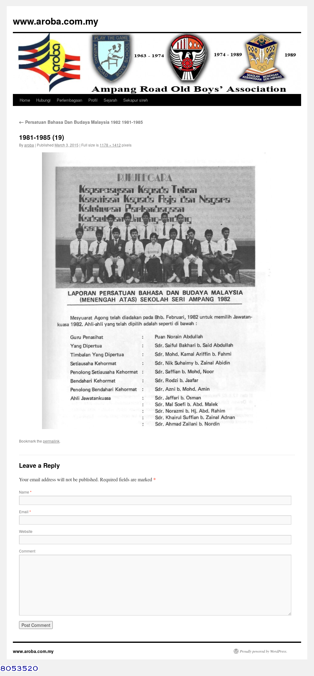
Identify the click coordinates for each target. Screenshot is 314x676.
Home (25, 100)
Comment (27, 550)
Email (25, 511)
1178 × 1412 (110, 144)
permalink (51, 441)
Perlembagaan (69, 100)
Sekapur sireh (135, 100)
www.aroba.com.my (55, 20)
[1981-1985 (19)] (157, 290)
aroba (29, 144)
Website (26, 531)
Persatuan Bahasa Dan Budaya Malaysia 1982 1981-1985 (81, 122)
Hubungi (43, 100)
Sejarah (110, 100)
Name (25, 491)
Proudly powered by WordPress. (263, 651)
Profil (93, 100)
